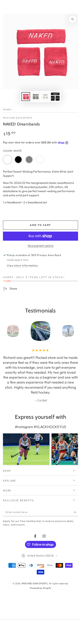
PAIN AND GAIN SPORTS (17, 117)
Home (6, 109)
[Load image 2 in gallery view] (35, 96)
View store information (22, 265)
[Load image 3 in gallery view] (45, 96)
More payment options (40, 245)
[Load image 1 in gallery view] (25, 96)
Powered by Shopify (40, 587)
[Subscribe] (76, 512)
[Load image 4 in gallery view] (55, 96)
